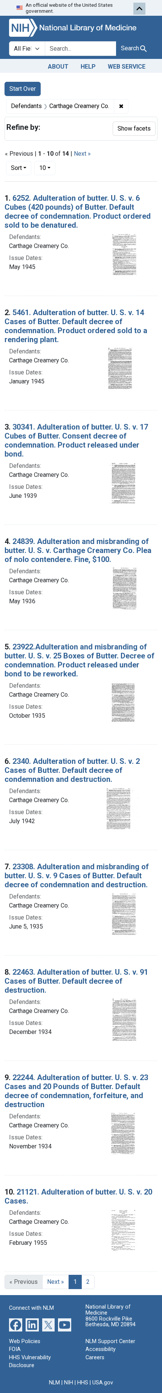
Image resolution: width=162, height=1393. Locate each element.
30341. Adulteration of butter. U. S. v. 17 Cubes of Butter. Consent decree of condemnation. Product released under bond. (76, 440)
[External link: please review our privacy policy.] (15, 1324)
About (58, 66)
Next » (82, 153)
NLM (54, 1382)
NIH (68, 1382)
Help (88, 66)
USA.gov (102, 1382)
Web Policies (24, 1341)
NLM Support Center (110, 1341)
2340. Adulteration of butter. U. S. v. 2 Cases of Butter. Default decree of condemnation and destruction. (72, 770)
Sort (16, 167)
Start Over (22, 88)
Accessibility (101, 1349)
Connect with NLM (31, 1308)
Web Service (126, 66)
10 (47, 167)
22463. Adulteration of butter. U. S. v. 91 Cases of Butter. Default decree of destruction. (76, 981)
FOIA (15, 1349)
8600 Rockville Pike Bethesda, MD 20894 (111, 1322)
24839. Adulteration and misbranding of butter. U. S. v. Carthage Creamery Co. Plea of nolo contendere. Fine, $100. (78, 550)
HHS (82, 1382)
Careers (95, 1357)
